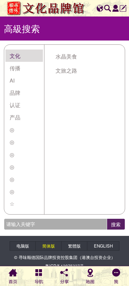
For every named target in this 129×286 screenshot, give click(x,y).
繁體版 (74, 246)
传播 (15, 68)
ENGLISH (103, 246)
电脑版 (22, 246)
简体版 (48, 246)
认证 (15, 105)
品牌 (15, 92)
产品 (15, 117)
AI (12, 80)
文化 (15, 55)
